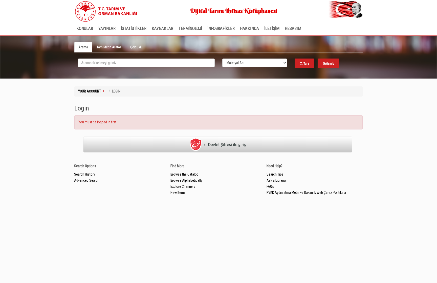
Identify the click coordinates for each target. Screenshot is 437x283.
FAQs (270, 186)
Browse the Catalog (184, 174)
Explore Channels (182, 186)
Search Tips (275, 174)
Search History (84, 174)
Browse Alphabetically (186, 180)
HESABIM (293, 28)
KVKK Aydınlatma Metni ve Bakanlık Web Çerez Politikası (306, 193)
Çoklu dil (136, 47)
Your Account (89, 91)
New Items (178, 193)
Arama (83, 47)
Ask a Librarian (277, 180)
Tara (306, 63)
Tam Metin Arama (109, 47)
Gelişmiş (328, 63)
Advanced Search (86, 180)
